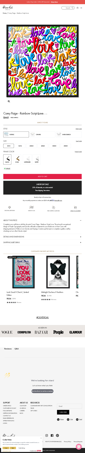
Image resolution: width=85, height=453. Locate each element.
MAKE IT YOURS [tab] (42, 123)
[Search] (73, 8)
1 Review (18, 302)
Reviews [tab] (8, 349)
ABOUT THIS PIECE (10, 220)
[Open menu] (81, 8)
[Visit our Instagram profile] (46, 435)
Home (4, 13)
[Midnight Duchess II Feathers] (58, 272)
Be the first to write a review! (42, 391)
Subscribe (63, 412)
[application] (79, 447)
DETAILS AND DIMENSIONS (13, 236)
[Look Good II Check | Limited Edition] (23, 272)
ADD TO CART (42, 176)
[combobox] (68, 7)
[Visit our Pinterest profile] (57, 435)
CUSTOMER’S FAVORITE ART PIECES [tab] (42, 251)
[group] (42, 66)
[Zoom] (8, 101)
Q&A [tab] (17, 349)
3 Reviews (53, 299)
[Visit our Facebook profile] (52, 435)
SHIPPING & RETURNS (11, 242)
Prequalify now (58, 200)
